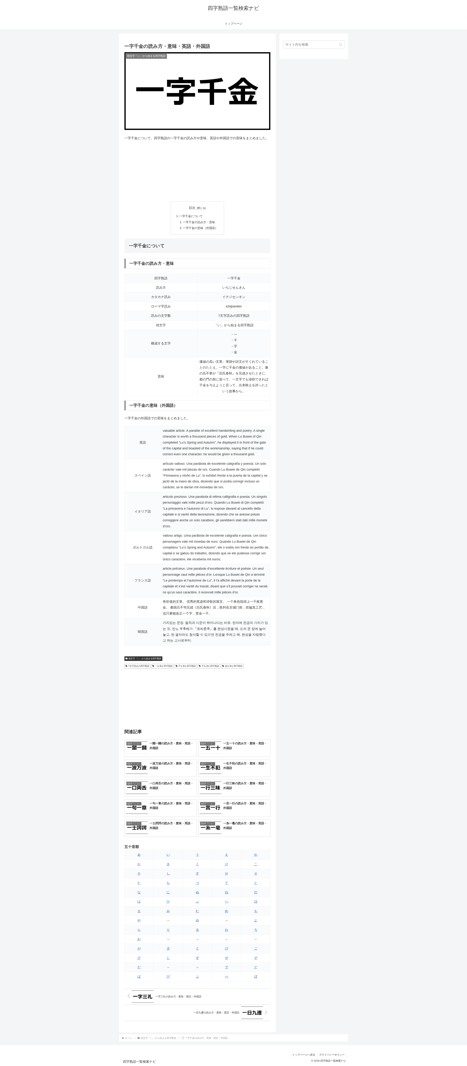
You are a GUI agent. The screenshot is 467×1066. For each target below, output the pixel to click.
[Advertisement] (197, 171)
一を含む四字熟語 (164, 666)
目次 (192, 208)
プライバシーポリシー (332, 1054)
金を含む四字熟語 (233, 666)
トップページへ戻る (303, 1054)
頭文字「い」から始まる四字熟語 (144, 658)
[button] (340, 45)
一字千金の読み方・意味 (199, 222)
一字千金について (191, 216)
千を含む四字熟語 (187, 666)
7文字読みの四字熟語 (138, 666)
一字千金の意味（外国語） (200, 228)
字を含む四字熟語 (210, 666)
